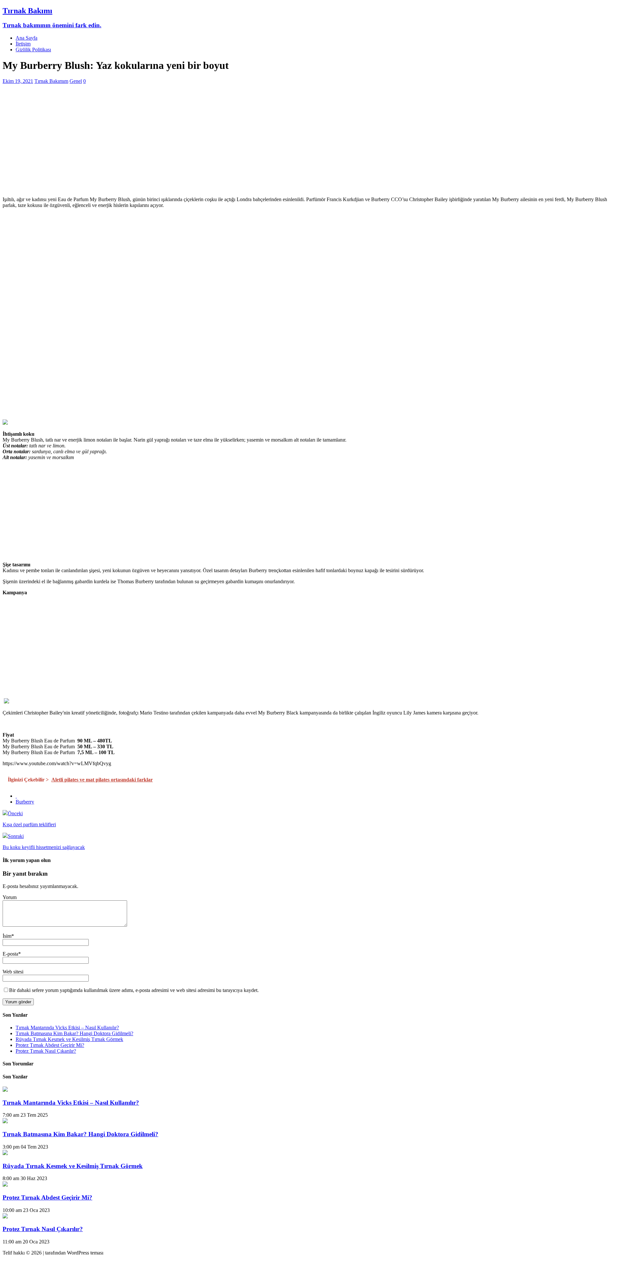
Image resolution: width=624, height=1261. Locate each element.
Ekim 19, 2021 (18, 81)
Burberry (25, 801)
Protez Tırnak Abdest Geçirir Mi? (50, 1045)
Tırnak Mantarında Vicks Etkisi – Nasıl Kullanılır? (67, 1027)
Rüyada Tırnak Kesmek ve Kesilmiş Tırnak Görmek (69, 1039)
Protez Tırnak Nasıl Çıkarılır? (46, 1051)
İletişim (23, 43)
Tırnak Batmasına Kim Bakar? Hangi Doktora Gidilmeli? (74, 1033)
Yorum (10, 897)
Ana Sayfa (26, 38)
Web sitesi (13, 971)
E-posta (10, 954)
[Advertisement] (198, 145)
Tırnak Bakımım (51, 81)
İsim (7, 936)
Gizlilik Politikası (33, 49)
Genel (76, 81)
